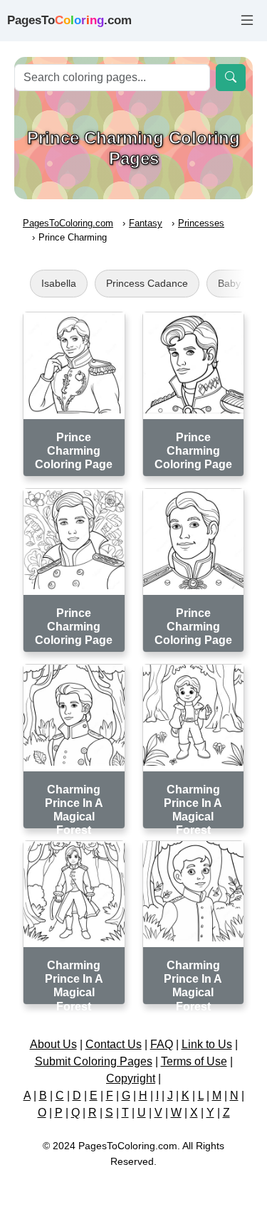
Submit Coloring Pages (93, 1061)
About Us (53, 1044)
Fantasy (145, 223)
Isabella (58, 283)
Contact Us (113, 1044)
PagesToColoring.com (68, 223)
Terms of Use (194, 1061)
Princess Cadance (147, 283)
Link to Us (207, 1044)
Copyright (130, 1078)
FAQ (161, 1044)
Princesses (201, 223)
